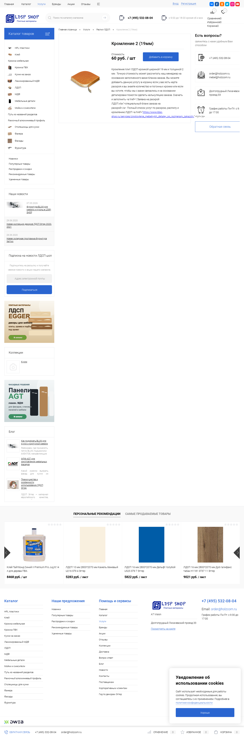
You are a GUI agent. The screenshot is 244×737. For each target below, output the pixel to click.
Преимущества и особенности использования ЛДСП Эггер (32, 483)
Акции (71, 4)
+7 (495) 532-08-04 (45, 732)
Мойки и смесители (14, 666)
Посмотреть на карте (163, 628)
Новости (103, 670)
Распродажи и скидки (20, 169)
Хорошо (205, 712)
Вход (175, 3)
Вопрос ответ (106, 657)
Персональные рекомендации (96, 514)
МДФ (7, 654)
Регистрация (188, 3)
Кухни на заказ (12, 635)
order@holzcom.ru (219, 73)
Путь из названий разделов (18, 672)
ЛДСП (7, 648)
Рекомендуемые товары (22, 174)
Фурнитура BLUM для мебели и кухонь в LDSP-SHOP (39, 210)
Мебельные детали (14, 660)
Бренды (56, 4)
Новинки (13, 158)
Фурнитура (10, 702)
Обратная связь (19, 732)
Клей (6, 617)
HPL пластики (11, 611)
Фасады (8, 696)
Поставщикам (106, 682)
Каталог (26, 4)
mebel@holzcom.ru (219, 77)
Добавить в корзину (161, 57)
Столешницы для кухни (16, 684)
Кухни (24, 362)
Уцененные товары (19, 179)
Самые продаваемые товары (148, 514)
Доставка (104, 651)
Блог (12, 431)
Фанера (8, 690)
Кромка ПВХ (11, 629)
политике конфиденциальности (194, 702)
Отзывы (86, 4)
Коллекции (16, 352)
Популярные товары (19, 164)
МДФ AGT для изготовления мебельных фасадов (34, 462)
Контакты (104, 676)
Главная (9, 4)
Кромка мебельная (14, 623)
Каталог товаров (21, 34)
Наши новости (18, 194)
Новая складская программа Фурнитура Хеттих (27, 240)
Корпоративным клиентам (113, 688)
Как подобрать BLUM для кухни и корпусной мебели (34, 442)
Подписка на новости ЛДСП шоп (30, 255)
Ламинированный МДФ (16, 642)
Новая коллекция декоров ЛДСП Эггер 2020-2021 (29, 225)
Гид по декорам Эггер (110, 694)
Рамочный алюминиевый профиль (22, 678)
